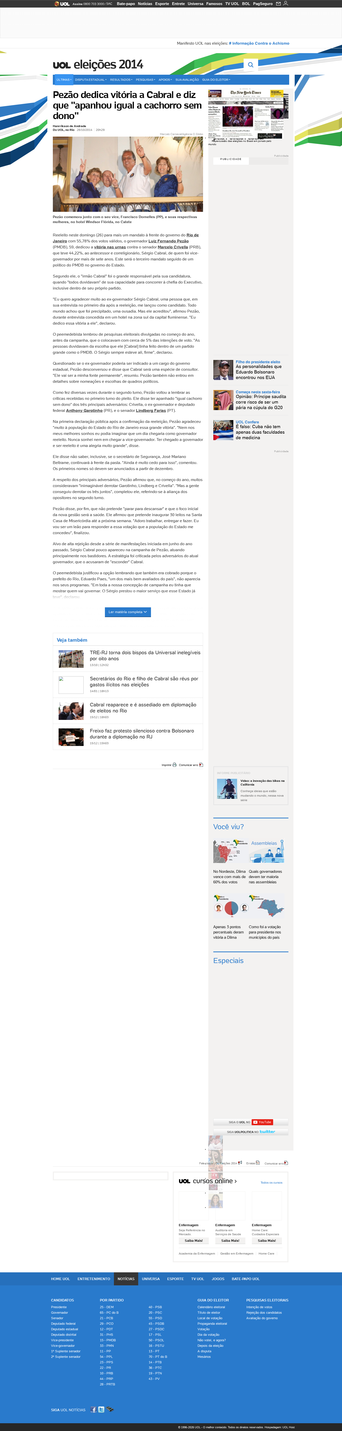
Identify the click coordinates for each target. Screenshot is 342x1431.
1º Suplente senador (65, 1351)
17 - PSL (155, 1334)
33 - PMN (107, 1346)
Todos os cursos (271, 1182)
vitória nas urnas (110, 246)
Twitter (101, 1409)
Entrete (178, 4)
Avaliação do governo (262, 1318)
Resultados (120, 79)
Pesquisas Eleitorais (267, 1300)
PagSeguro (263, 4)
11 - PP (105, 1351)
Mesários (204, 1357)
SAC (109, 4)
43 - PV (154, 1379)
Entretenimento (94, 1279)
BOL (246, 4)
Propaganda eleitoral (212, 1323)
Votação (204, 1329)
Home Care (266, 1253)
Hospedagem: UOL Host (280, 1427)
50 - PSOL (156, 1340)
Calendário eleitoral (211, 1307)
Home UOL (60, 1279)
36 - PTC (155, 1368)
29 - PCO (106, 1323)
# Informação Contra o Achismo (259, 43)
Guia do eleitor (215, 79)
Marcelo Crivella (173, 246)
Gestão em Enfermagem (236, 1253)
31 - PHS (106, 1334)
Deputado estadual (64, 1329)
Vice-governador (63, 1346)
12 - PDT (106, 1329)
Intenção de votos (259, 1307)
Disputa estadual (90, 79)
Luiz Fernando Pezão (168, 240)
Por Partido (112, 1300)
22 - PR (105, 1368)
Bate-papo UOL (246, 1279)
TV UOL (232, 4)
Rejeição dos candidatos (264, 1312)
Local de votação (210, 1318)
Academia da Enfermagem (197, 1253)
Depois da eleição (210, 1346)
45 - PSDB (156, 1323)
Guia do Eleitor (213, 1300)
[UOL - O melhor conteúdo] (60, 5)
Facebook (94, 1409)
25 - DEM (107, 1307)
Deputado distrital (63, 1334)
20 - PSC (155, 1312)
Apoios (164, 79)
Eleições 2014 (108, 64)
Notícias (145, 4)
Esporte (162, 4)
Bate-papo (126, 4)
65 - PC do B (109, 1312)
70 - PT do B (158, 1357)
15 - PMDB (108, 1340)
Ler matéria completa (125, 612)
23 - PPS (106, 1362)
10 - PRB (106, 1373)
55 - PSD (155, 1318)
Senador (57, 1318)
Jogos (218, 1279)
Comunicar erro (188, 765)
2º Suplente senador (65, 1357)
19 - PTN (155, 1373)
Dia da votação (208, 1334)
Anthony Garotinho (84, 410)
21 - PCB (106, 1318)
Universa (195, 4)
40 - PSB (155, 1307)
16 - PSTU (156, 1346)
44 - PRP (106, 1379)
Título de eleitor (209, 1312)
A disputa (204, 1351)
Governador (59, 1312)
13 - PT (154, 1351)
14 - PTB (155, 1362)
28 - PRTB (107, 1384)
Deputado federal (63, 1323)
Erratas (250, 1163)
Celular (109, 1409)
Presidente (59, 1307)
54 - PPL (106, 1357)
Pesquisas (144, 79)
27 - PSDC (156, 1329)
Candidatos (62, 1300)
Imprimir (167, 765)
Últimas (63, 79)
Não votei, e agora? (212, 1340)
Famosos (214, 4)
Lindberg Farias (151, 410)
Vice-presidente (62, 1340)
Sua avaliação (187, 79)
